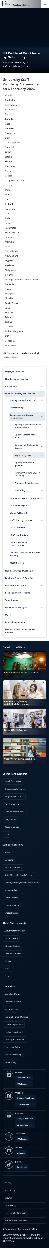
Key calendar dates (12, 953)
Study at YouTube (25, 1118)
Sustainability (9, 1061)
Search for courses (12, 781)
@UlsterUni (21, 1083)
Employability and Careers (15, 1016)
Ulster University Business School (19, 759)
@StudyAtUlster (24, 1077)
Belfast (7, 851)
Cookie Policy (10, 1205)
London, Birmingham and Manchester (21, 882)
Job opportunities (12, 946)
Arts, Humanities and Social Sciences (21, 672)
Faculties (8, 961)
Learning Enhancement (14, 1038)
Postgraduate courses (13, 795)
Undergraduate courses (14, 788)
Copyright (8, 1197)
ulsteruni (21, 1153)
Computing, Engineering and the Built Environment (16, 702)
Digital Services (10, 1008)
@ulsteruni (21, 1166)
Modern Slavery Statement (16, 1220)
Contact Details (11, 938)
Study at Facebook (25, 1098)
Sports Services (10, 897)
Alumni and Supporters (14, 993)
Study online (9, 818)
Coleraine (8, 859)
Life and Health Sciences (15, 730)
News (6, 968)
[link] (24, 664)
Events (6, 975)
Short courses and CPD (14, 811)
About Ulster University (14, 930)
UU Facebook (23, 1104)
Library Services (11, 904)
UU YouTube (22, 1125)
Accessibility (9, 1190)
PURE (6, 834)
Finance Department (13, 1023)
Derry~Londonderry (12, 866)
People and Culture (12, 1046)
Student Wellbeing (12, 1054)
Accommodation (11, 889)
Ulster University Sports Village (18, 875)
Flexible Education (12, 1031)
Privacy (7, 1182)
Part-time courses (11, 803)
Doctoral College (11, 826)
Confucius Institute (12, 1001)
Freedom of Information (15, 1212)
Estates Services (11, 912)
